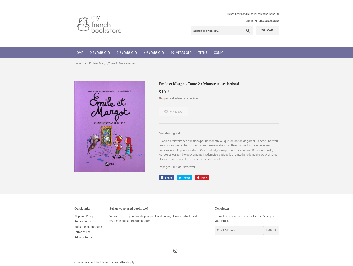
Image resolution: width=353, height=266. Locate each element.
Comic (218, 52)
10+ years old (181, 52)
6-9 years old (154, 52)
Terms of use (82, 232)
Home (78, 52)
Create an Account (269, 21)
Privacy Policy (83, 237)
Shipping (164, 98)
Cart (271, 30)
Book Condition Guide (88, 226)
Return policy (82, 221)
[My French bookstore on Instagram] (175, 251)
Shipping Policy (84, 216)
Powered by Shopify (122, 262)
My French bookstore (95, 262)
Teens (202, 52)
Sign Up (271, 230)
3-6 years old (127, 52)
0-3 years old (100, 52)
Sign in (249, 21)
